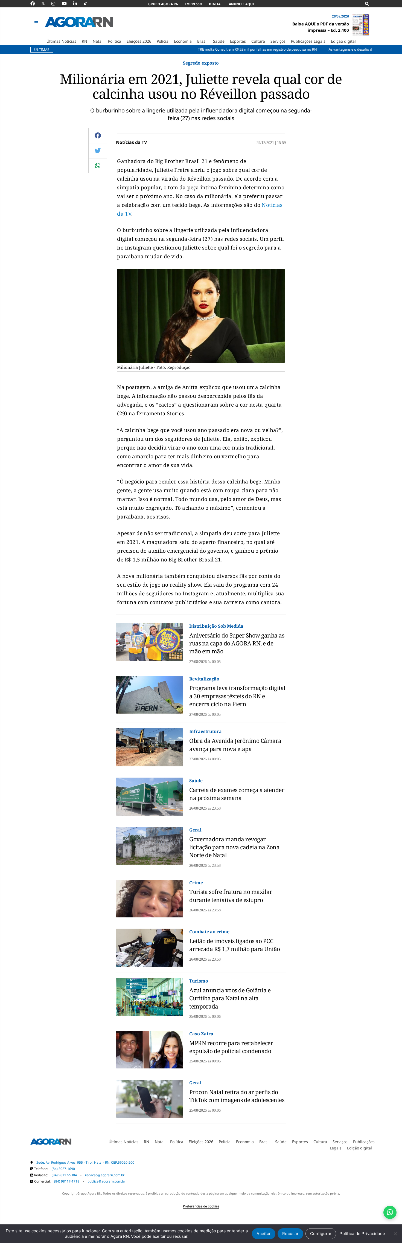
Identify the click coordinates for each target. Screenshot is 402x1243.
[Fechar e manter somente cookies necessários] (395, 1233)
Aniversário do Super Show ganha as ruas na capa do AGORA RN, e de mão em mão (236, 643)
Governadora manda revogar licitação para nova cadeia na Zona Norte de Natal (234, 847)
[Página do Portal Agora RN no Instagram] (56, 4)
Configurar (321, 1233)
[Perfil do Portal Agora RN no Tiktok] (88, 4)
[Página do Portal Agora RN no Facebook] (35, 4)
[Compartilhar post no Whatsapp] (97, 165)
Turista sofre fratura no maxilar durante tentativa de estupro (230, 895)
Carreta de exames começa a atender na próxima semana (236, 794)
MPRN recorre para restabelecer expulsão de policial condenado (231, 1047)
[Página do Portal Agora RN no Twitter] (46, 4)
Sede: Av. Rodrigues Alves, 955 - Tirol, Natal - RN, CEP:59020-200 (85, 1162)
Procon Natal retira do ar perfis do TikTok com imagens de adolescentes (236, 1096)
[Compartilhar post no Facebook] (98, 135)
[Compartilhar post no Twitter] (98, 150)
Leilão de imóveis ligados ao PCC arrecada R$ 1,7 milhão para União (234, 945)
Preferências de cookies (201, 1206)
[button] (37, 21)
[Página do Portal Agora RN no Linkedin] (78, 4)
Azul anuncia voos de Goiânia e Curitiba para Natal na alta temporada (229, 998)
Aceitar (264, 1233)
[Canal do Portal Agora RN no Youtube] (67, 4)
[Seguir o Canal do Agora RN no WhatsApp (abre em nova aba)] (390, 1212)
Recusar (290, 1233)
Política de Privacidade (362, 1233)
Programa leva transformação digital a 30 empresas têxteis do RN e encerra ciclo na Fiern (237, 696)
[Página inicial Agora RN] (50, 1143)
